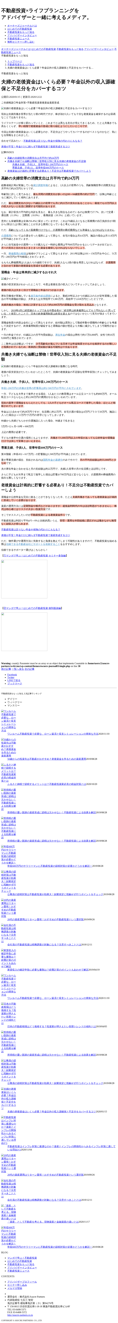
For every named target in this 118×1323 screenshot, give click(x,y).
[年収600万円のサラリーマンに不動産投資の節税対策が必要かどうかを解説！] (9, 862)
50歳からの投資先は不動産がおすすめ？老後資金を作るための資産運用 (46, 759)
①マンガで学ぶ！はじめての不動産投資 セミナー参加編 (35, 555)
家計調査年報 (40, 185)
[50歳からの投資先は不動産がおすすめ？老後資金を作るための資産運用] (9, 755)
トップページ (14, 61)
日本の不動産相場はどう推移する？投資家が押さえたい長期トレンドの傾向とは (51, 1026)
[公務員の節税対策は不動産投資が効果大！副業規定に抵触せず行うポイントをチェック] (9, 891)
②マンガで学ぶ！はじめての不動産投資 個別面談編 (32, 608)
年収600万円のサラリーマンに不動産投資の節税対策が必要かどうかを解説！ (49, 866)
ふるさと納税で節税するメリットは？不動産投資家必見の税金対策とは (46, 784)
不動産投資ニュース (18, 38)
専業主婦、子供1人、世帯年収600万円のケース (38, 167)
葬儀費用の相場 (17, 253)
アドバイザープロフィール (22, 1281)
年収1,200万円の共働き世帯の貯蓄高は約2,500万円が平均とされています (41, 388)
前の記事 (6, 669)
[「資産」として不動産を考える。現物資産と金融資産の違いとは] (9, 1218)
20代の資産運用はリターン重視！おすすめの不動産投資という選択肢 (45, 919)
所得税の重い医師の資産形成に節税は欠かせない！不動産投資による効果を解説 (51, 812)
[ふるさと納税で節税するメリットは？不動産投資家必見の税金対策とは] (9, 781)
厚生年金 (60, 334)
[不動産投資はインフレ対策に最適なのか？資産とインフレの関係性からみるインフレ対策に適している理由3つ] (9, 1143)
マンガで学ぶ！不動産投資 (22, 1258)
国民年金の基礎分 (53, 460)
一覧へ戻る (18, 669)
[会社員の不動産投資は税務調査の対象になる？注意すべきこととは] (9, 941)
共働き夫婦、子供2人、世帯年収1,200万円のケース (40, 164)
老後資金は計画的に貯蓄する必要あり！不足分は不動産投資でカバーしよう (49, 171)
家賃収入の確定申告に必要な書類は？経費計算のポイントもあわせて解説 (47, 969)
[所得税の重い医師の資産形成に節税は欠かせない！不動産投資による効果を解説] (9, 809)
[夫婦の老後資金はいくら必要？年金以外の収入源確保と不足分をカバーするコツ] (9, 1108)
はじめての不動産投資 (19, 29)
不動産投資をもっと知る (20, 32)
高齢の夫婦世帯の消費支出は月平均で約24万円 (33, 158)
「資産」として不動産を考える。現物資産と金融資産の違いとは (43, 1221)
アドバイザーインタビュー (22, 35)
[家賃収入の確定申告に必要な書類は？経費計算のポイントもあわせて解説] (9, 966)
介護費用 (6, 235)
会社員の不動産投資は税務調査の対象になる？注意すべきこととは (44, 944)
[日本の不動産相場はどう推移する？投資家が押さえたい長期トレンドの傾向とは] (9, 1023)
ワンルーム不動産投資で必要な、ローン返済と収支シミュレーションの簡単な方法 (52, 733)
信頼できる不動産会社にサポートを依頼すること (33, 544)
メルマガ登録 (14, 1288)
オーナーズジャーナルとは (22, 25)
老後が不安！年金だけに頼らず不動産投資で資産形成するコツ (35, 146)
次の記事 (29, 669)
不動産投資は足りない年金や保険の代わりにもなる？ (52, 141)
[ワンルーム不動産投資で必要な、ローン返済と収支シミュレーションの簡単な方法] (9, 730)
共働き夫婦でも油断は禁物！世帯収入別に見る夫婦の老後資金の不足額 (46, 161)
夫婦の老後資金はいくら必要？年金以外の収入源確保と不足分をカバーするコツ (51, 1111)
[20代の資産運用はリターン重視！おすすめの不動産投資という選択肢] (9, 916)
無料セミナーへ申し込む (20, 42)
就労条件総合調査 (40, 295)
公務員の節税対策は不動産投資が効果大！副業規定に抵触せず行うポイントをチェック (55, 894)
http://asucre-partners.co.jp (20, 1315)
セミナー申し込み (17, 1285)
